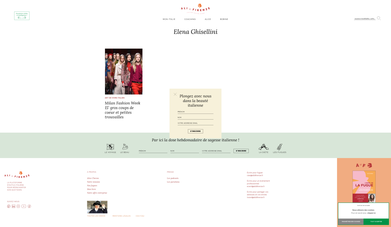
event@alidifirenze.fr (256, 186)
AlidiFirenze (195, 9)
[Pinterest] (8, 206)
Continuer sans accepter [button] (363, 205)
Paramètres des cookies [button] (351, 221)
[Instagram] (18, 206)
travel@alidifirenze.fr (256, 197)
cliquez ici (371, 213)
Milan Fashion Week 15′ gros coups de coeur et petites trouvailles (122, 110)
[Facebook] (29, 206)
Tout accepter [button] (376, 221)
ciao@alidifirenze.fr (255, 175)
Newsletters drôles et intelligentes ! (22, 14)
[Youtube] (23, 206)
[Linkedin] (13, 206)
